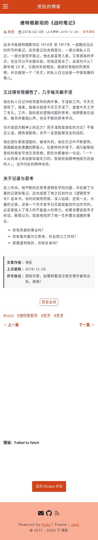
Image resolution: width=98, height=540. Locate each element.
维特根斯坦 (29, 315)
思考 (60, 315)
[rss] (57, 513)
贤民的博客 (49, 6)
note (10, 315)
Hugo (46, 524)
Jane (75, 524)
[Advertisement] (49, 383)
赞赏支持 (49, 302)
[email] (41, 513)
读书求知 (89, 31)
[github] (49, 513)
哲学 (47, 315)
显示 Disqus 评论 (49, 486)
